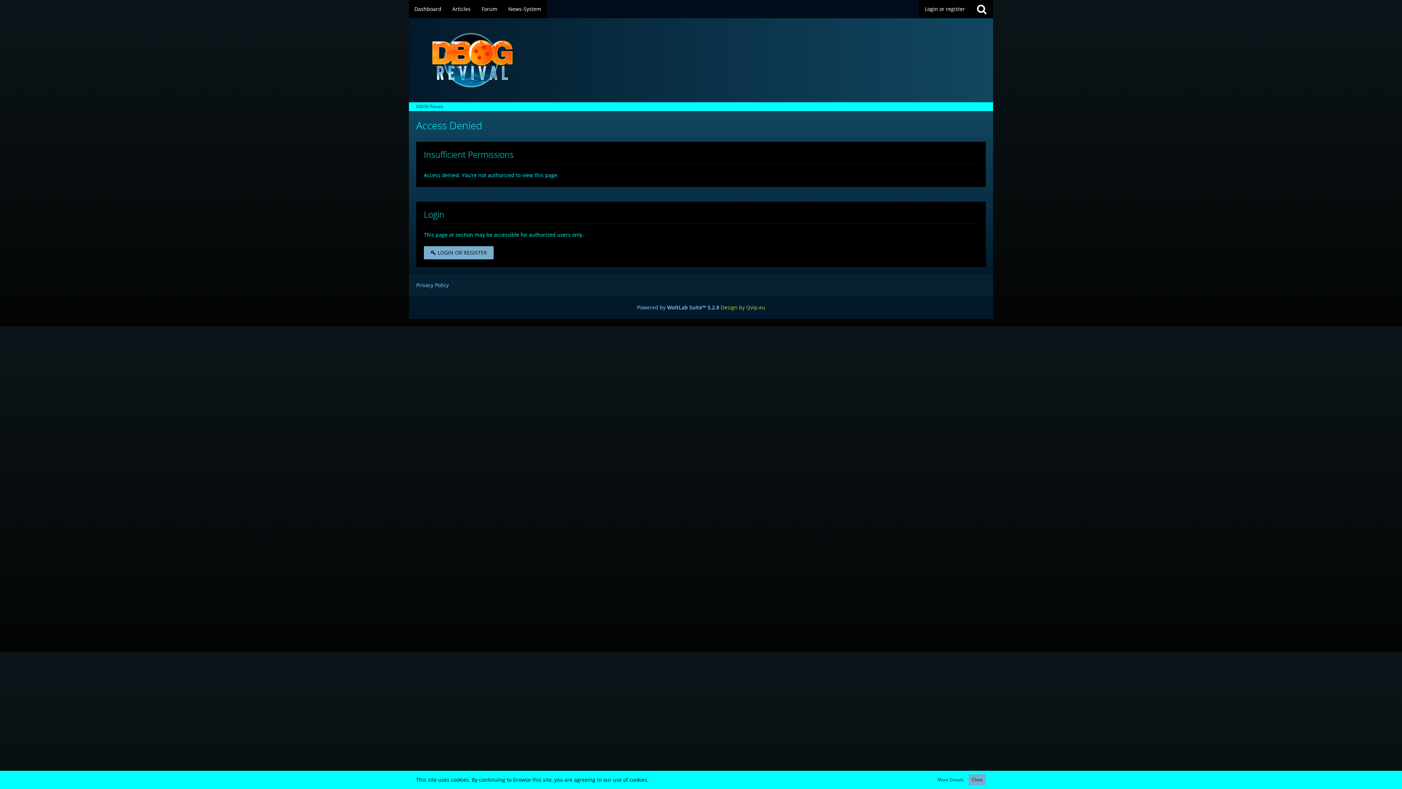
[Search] (981, 9)
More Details (951, 780)
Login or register (945, 8)
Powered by (678, 307)
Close (977, 780)
